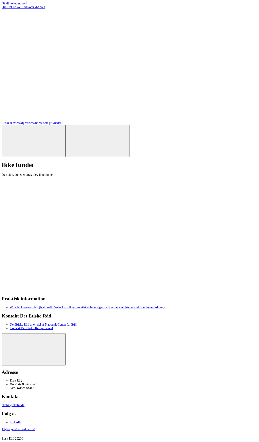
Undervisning (41, 123)
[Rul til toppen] (34, 349)
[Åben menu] (98, 141)
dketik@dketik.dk (13, 405)
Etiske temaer (10, 123)
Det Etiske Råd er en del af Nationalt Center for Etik (43, 324)
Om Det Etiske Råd (14, 7)
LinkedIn (15, 422)
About (41, 7)
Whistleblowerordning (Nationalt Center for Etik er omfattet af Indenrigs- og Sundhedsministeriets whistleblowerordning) (87, 307)
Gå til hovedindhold (14, 3)
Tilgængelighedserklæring (18, 429)
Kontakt (32, 7)
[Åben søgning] (34, 141)
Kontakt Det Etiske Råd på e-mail (31, 328)
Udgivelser (26, 123)
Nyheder (55, 123)
